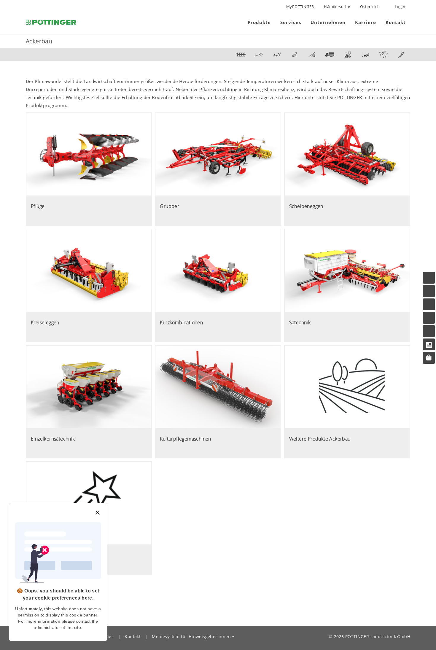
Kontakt (133, 636)
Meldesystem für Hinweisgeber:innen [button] (191, 636)
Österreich (370, 6)
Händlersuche (337, 6)
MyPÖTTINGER (300, 6)
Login (399, 6)
